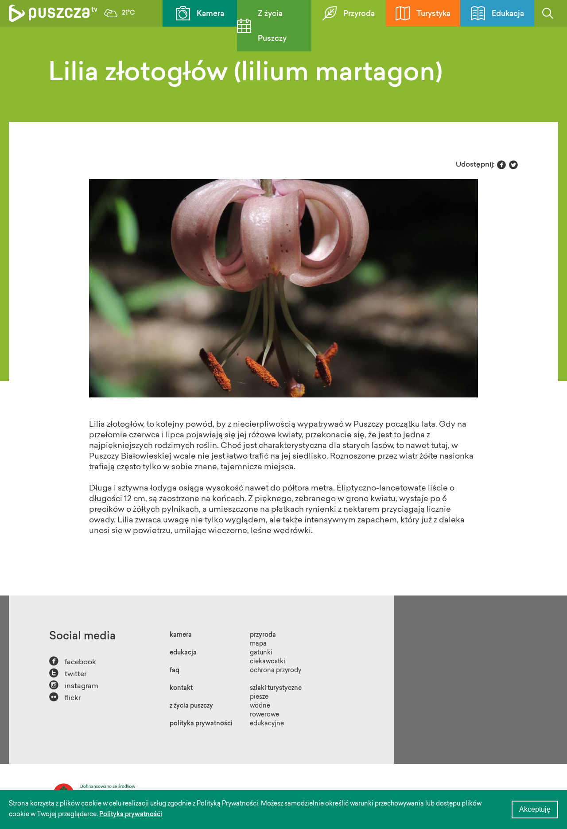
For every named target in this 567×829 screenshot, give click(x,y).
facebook (72, 661)
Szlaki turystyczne (276, 688)
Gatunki (261, 653)
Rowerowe (264, 715)
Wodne (260, 706)
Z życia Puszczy (272, 26)
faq (174, 671)
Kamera (210, 14)
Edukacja (508, 14)
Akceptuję (535, 809)
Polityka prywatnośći (130, 815)
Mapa (258, 644)
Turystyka (433, 14)
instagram (73, 685)
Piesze (259, 697)
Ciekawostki (267, 662)
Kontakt (181, 688)
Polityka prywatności (201, 724)
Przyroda (359, 14)
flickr (65, 697)
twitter (67, 673)
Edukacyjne (267, 724)
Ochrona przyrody (275, 671)
